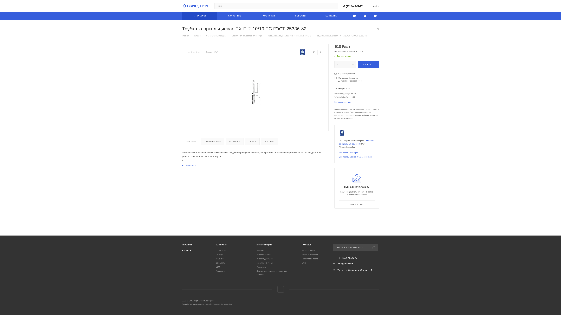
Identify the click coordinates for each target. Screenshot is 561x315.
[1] (189, 52)
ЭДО (218, 267)
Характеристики (213, 141)
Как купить (234, 141)
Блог (304, 263)
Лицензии (220, 259)
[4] (196, 52)
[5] (199, 52)
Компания (221, 245)
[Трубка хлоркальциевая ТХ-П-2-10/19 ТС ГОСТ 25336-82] (255, 92)
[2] (191, 52)
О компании (221, 251)
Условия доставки (264, 259)
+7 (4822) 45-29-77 (353, 6)
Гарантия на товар (265, 263)
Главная (187, 245)
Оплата (252, 141)
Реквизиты (220, 271)
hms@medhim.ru (345, 263)
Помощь (307, 245)
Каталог (186, 251)
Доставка (269, 141)
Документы (220, 263)
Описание (191, 141)
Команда (219, 255)
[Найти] (334, 6)
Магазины (261, 251)
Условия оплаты (264, 255)
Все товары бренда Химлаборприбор (355, 157)
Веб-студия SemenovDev (221, 304)
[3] (194, 52)
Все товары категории (348, 153)
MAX (280, 289)
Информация (264, 245)
